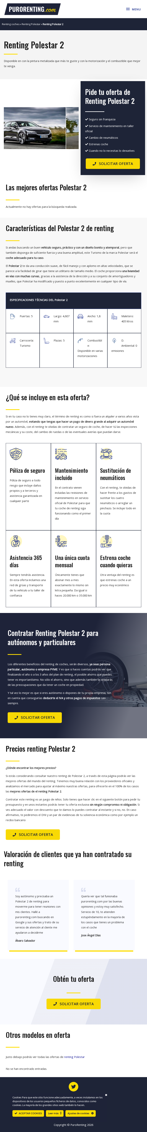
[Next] (70, 128)
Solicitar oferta (116, 163)
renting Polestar (74, 1057)
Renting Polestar (31, 24)
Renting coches (10, 24)
